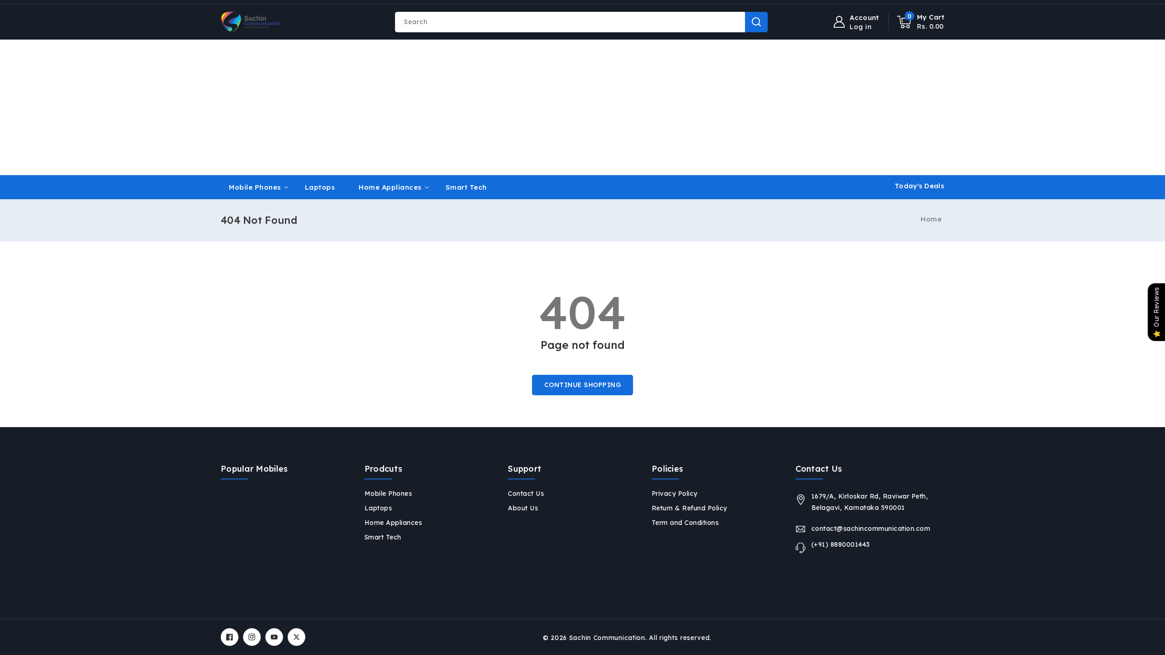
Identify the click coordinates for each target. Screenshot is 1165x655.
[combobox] (581, 22)
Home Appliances (390, 187)
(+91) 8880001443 (840, 544)
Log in (860, 27)
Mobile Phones (255, 187)
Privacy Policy (675, 493)
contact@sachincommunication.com (871, 528)
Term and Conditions (685, 523)
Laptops (378, 508)
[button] (921, 22)
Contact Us (526, 493)
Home (931, 219)
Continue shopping (582, 385)
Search (756, 22)
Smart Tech (383, 537)
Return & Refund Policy (689, 508)
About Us (523, 508)
